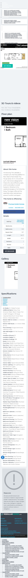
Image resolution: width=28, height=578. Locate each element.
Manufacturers (7, 6)
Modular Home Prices (10, 14)
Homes (4, 3)
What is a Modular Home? (12, 10)
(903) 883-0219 (19, 207)
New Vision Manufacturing (20, 221)
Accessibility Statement (7, 533)
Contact (11, 207)
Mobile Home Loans (9, 22)
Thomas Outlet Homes (16, 204)
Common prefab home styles (12, 15)
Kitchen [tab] (5, 305)
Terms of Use (4, 528)
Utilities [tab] (5, 302)
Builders (5, 4)
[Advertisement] (14, 84)
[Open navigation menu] (2, 48)
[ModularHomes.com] (11, 514)
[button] (14, 211)
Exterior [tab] (5, 299)
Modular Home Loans (10, 20)
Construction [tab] (7, 297)
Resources (5, 7)
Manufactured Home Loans (12, 21)
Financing (5, 17)
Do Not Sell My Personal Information (10, 532)
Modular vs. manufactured (12, 11)
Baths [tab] (4, 303)
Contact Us (18, 521)
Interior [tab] (5, 300)
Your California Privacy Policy (8, 531)
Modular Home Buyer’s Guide (12, 12)
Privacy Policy (4, 529)
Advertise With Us (21, 523)
